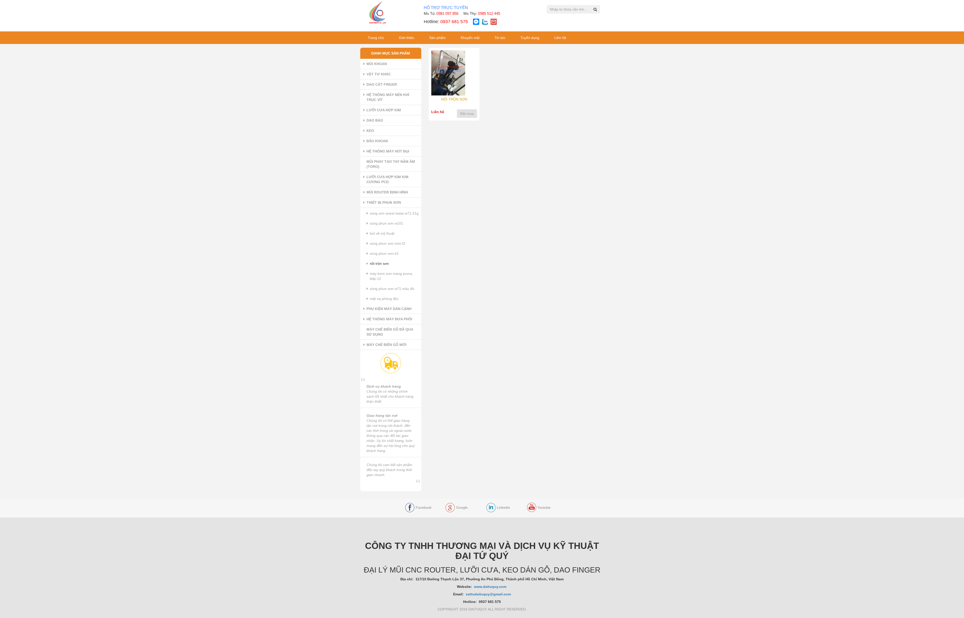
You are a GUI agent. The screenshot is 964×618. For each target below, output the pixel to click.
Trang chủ (376, 38)
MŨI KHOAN (377, 64)
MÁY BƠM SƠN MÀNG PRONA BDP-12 (391, 276)
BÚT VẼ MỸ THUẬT (382, 233)
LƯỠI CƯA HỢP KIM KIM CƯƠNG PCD (387, 179)
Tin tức (500, 38)
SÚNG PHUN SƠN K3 (384, 253)
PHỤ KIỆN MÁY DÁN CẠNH (389, 309)
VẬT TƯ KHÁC (379, 74)
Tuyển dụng (529, 38)
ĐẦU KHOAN (377, 141)
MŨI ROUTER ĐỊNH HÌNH (387, 192)
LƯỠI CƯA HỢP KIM (384, 110)
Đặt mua (467, 114)
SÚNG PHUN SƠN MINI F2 (387, 243)
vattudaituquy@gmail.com (488, 594)
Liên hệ (560, 38)
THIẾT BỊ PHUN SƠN (384, 202)
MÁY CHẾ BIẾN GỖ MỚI (386, 345)
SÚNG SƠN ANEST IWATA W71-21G (394, 213)
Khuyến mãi (470, 38)
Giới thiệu (406, 38)
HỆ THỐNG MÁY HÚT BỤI (388, 151)
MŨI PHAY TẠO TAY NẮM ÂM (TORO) (391, 164)
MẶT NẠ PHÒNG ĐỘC (384, 299)
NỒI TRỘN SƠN (379, 264)
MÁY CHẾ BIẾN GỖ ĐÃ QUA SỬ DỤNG (390, 331)
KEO (370, 131)
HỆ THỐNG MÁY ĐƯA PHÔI (389, 319)
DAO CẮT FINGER (382, 84)
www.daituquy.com (490, 587)
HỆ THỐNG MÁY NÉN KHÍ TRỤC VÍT (388, 97)
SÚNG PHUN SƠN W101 (386, 223)
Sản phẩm (437, 38)
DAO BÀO (375, 120)
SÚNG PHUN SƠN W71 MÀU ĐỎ (392, 289)
